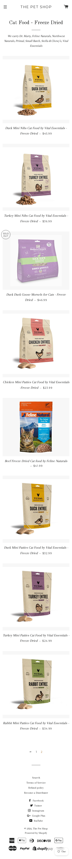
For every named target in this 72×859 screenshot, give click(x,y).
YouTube (38, 820)
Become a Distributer (36, 792)
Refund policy (36, 787)
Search (36, 777)
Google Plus (38, 815)
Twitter (38, 805)
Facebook (38, 800)
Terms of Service (36, 782)
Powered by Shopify (36, 832)
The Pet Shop (36, 7)
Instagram (37, 810)
